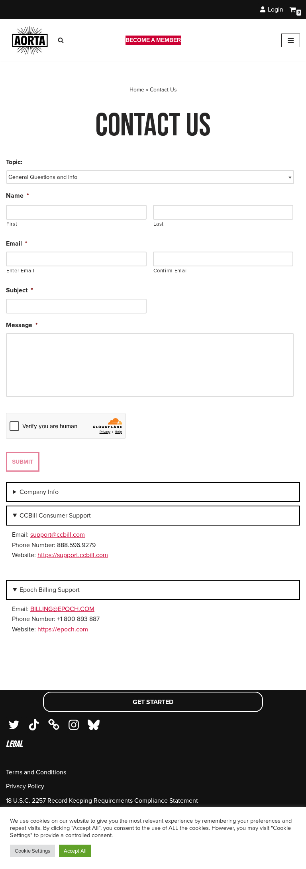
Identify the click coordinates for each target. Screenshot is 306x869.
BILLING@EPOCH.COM (62, 608)
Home (136, 89)
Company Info (39, 491)
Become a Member (153, 40)
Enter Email (20, 270)
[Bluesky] (94, 725)
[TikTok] (34, 725)
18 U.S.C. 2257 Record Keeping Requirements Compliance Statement (102, 800)
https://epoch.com (62, 629)
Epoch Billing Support (50, 589)
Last (158, 224)
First (11, 224)
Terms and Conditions (36, 772)
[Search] (61, 40)
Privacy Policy (25, 786)
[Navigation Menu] (290, 40)
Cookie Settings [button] (32, 851)
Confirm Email (170, 270)
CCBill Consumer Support (55, 515)
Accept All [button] (75, 851)
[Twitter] (14, 725)
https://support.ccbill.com (72, 554)
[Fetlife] (54, 725)
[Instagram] (74, 725)
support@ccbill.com (57, 534)
